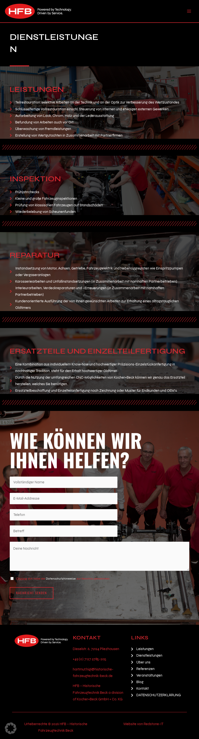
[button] (10, 728)
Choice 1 (22, 579)
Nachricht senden (31, 593)
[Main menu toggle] (189, 11)
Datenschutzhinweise (61, 578)
